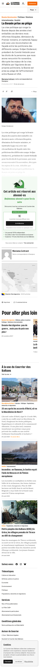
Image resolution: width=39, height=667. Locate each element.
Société (17, 20)
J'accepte (8, 661)
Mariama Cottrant (8, 79)
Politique (21, 17)
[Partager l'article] (12, 91)
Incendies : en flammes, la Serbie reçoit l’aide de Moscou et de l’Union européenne (19, 473)
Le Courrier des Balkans (15, 3)
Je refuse (18, 661)
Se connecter (29, 243)
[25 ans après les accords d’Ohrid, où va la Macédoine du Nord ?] (19, 390)
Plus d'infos (28, 661)
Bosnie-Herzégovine (9, 17)
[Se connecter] (24, 3)
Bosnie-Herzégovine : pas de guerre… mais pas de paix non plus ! (15, 328)
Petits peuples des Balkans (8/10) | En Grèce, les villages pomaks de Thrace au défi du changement (18, 532)
